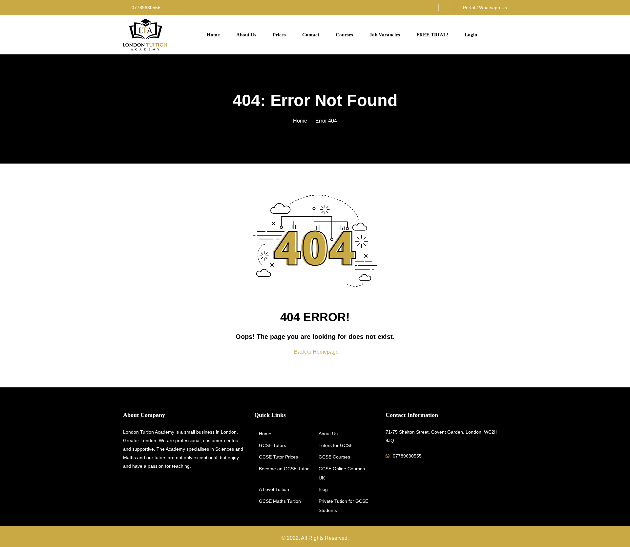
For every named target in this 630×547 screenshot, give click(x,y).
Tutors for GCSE (336, 445)
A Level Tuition (274, 489)
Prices (279, 34)
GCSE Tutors (272, 445)
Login (471, 34)
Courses (344, 34)
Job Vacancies (384, 34)
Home (213, 34)
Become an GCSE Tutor (284, 468)
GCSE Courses (334, 456)
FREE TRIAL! (432, 34)
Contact (310, 34)
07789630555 (145, 7)
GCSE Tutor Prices (278, 456)
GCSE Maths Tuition (280, 501)
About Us (246, 34)
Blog (323, 489)
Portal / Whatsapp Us (485, 7)
